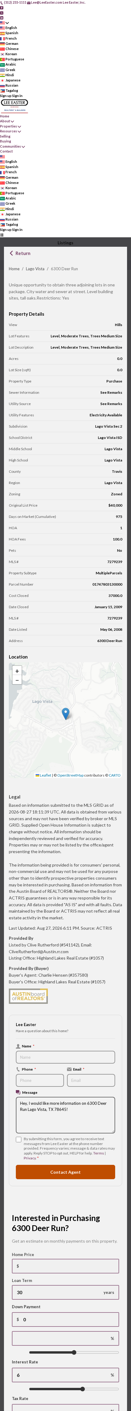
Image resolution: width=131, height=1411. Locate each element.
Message (29, 1092)
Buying (5, 141)
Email (78, 1069)
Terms (98, 1153)
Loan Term (22, 1280)
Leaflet (45, 775)
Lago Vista (35, 268)
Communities (10, 146)
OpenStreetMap (70, 775)
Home (14, 268)
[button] (65, 714)
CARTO (115, 775)
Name (28, 1046)
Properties (8, 126)
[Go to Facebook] (1, 7)
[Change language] (4, 22)
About (5, 121)
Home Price (23, 1254)
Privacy (30, 1158)
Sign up (6, 96)
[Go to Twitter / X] (1, 12)
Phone (29, 1069)
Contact (6, 151)
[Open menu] (1, 235)
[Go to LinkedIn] (1, 18)
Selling (5, 136)
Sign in (17, 96)
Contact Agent (65, 1172)
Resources (8, 131)
